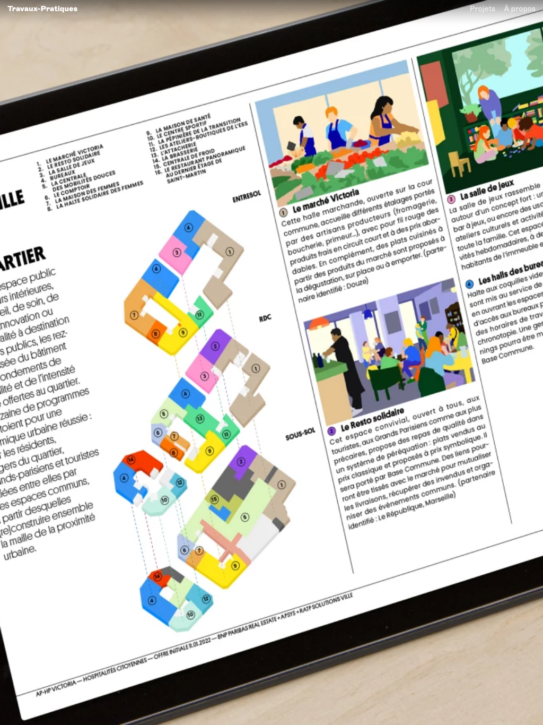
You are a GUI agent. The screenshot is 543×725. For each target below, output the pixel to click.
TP (42, 8)
